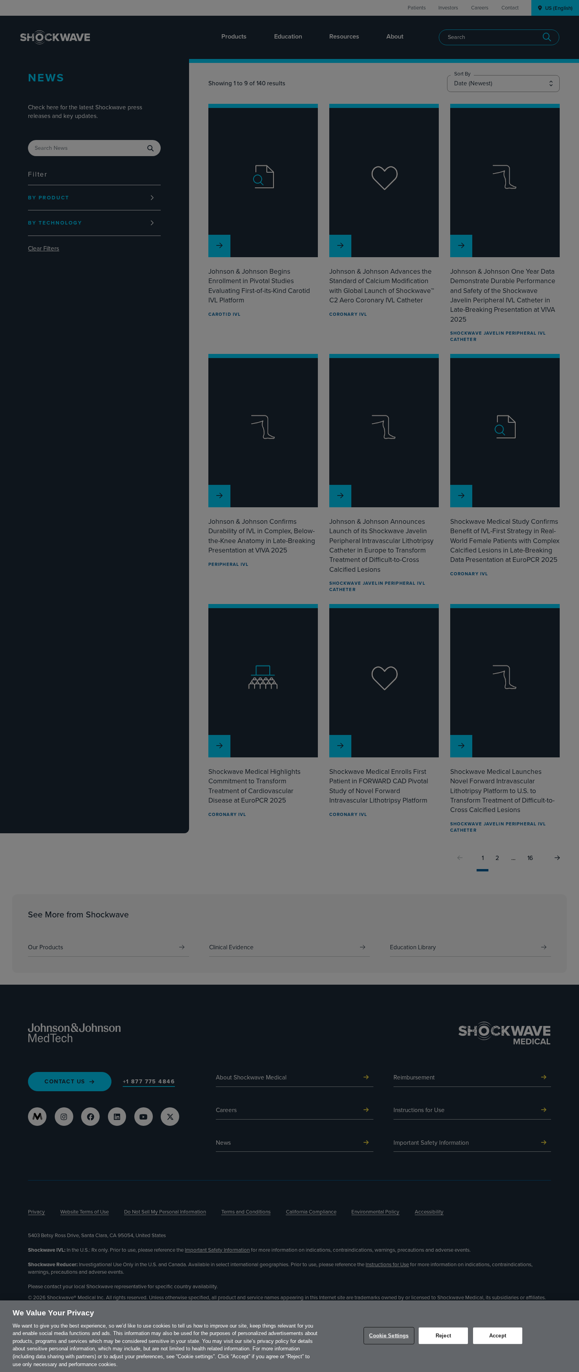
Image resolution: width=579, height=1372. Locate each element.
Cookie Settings (388, 1336)
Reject (443, 1336)
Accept (497, 1336)
